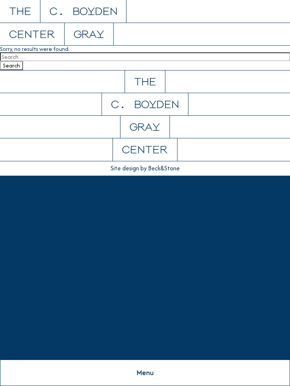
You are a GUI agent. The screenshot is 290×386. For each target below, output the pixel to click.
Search (11, 65)
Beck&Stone (164, 168)
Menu (145, 373)
